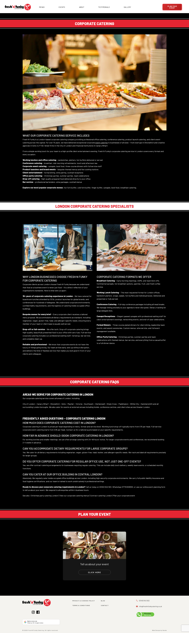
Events (62, 7)
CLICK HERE (94, 572)
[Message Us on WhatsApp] (151, 614)
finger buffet (97, 187)
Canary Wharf (43, 404)
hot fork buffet (70, 187)
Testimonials (104, 7)
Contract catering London (101, 495)
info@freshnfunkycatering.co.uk (150, 606)
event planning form (156, 487)
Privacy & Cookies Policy (83, 600)
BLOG (103, 600)
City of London (29, 404)
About (81, 7)
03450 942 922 (105, 487)
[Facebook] (37, 613)
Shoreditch (55, 404)
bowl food (115, 187)
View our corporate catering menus (74, 495)
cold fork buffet (84, 187)
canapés (106, 187)
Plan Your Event (172, 7)
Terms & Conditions (81, 605)
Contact (105, 605)
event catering (101, 142)
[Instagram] (33, 613)
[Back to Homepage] (18, 7)
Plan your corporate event (124, 495)
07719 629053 (127, 487)
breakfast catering (128, 187)
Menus (42, 7)
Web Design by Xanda (159, 630)
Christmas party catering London (44, 495)
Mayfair (71, 404)
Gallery (127, 7)
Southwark (88, 404)
